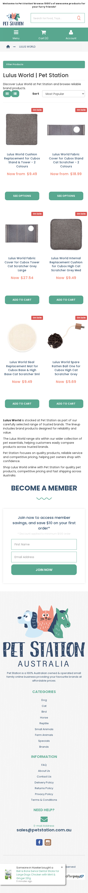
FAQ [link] (44, 765)
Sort (35, 94)
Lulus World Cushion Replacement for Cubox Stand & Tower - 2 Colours (22, 160)
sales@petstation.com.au (44, 830)
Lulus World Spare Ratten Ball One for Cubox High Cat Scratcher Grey (66, 368)
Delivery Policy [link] (44, 782)
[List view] (15, 93)
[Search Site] (79, 18)
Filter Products (14, 64)
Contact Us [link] (44, 776)
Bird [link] (44, 712)
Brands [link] (44, 747)
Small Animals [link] (44, 729)
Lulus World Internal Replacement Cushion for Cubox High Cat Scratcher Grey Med (66, 264)
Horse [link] (44, 718)
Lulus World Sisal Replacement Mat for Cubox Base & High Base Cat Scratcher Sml (22, 368)
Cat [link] (44, 706)
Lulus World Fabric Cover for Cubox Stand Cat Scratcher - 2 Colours (66, 160)
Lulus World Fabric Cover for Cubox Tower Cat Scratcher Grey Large (22, 264)
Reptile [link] (44, 723)
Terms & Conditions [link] (44, 800)
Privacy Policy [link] (44, 794)
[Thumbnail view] (7, 93)
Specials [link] (44, 741)
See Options (22, 196)
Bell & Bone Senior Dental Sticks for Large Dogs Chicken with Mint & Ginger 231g (37, 874)
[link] (39, 842)
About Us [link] (44, 771)
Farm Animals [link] (44, 735)
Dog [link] (44, 700)
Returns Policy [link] (44, 788)
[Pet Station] (13, 18)
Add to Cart (22, 300)
